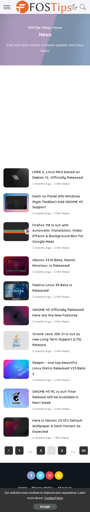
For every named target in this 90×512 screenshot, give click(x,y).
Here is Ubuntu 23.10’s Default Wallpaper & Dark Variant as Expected (57, 426)
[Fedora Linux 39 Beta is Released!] (16, 290)
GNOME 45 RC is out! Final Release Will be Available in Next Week (55, 397)
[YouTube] (49, 475)
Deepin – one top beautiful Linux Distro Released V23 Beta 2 (58, 368)
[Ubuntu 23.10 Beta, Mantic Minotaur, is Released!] (16, 266)
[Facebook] (31, 475)
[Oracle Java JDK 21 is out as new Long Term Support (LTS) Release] (16, 340)
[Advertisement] (45, 113)
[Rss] (59, 475)
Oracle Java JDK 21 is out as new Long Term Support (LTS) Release (56, 339)
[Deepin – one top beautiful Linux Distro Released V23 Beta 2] (16, 369)
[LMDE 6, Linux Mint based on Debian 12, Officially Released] (16, 177)
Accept (45, 506)
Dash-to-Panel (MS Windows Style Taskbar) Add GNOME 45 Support (57, 201)
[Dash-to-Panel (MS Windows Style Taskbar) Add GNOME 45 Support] (16, 202)
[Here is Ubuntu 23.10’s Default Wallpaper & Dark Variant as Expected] (16, 427)
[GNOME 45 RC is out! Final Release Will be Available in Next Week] (16, 398)
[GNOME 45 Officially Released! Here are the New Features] (16, 315)
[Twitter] (40, 475)
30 (84, 450)
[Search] (82, 7)
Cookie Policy (53, 498)
